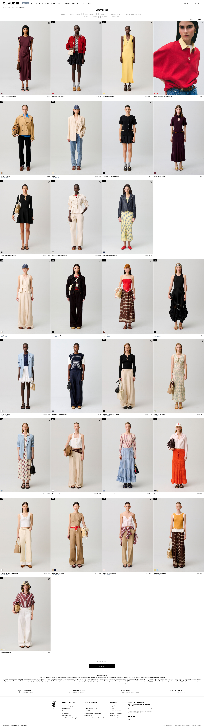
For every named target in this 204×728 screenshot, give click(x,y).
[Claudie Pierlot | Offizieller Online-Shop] (11, 3)
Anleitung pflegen (66, 715)
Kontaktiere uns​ (66, 708)
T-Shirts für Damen (132, 680)
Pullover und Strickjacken (133, 14)
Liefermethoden (88, 706)
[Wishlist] (49, 23)
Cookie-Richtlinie (177, 725)
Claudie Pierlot (7, 7)
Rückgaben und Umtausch (91, 708)
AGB (164, 725)
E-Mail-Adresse (131, 708)
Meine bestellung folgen (68, 706)
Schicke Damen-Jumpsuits (142, 680)
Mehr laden (102, 666)
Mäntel (95, 17)
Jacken (102, 14)
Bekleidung (15, 7)
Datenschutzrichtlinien (196, 725)
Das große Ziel (113, 706)
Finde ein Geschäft (114, 718)
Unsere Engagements (115, 710)
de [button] (192, 3)
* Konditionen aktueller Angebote (70, 718)
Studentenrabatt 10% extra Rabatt (92, 713)
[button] (25, 3)
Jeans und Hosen (90, 14)
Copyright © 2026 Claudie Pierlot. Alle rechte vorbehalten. (15, 725)
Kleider (63, 14)
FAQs (63, 710)
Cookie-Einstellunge (186, 725)
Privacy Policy (169, 725)
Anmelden (151, 708)
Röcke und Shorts (114, 14)
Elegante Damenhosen (160, 680)
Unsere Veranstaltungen (116, 713)
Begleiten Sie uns (114, 715)
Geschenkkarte (88, 715)
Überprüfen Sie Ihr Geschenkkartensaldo (94, 718)
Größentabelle (65, 713)
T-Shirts (85, 17)
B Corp (112, 708)
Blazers (104, 17)
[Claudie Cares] (54, 704)
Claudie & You (87, 710)
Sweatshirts (115, 17)
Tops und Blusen (75, 14)
